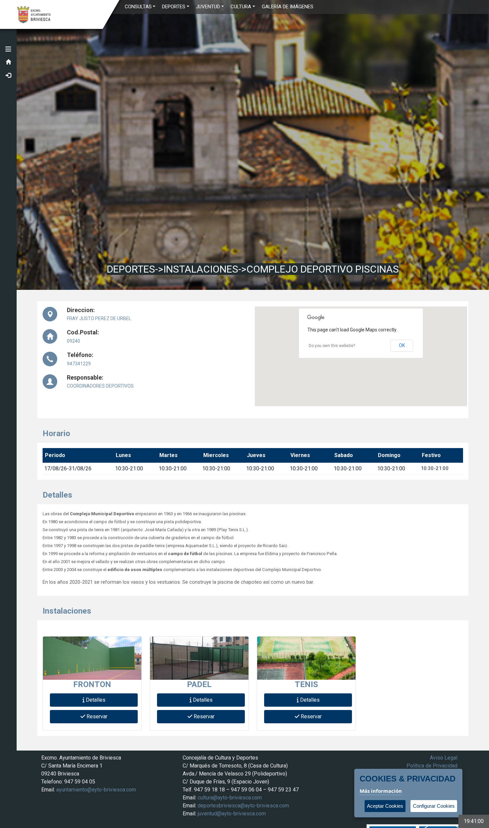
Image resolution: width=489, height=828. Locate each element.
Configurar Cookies (434, 806)
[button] (8, 49)
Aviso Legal (443, 758)
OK (402, 345)
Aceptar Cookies (385, 806)
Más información (381, 790)
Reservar (96, 716)
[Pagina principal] (8, 62)
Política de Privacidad (432, 766)
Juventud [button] (208, 7)
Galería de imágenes (287, 7)
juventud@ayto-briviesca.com (232, 813)
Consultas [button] (138, 7)
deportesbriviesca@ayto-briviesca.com (243, 805)
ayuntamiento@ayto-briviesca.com (96, 789)
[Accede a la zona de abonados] (8, 75)
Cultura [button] (241, 7)
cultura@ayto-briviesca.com (230, 797)
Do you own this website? (332, 345)
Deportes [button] (173, 7)
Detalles (94, 700)
